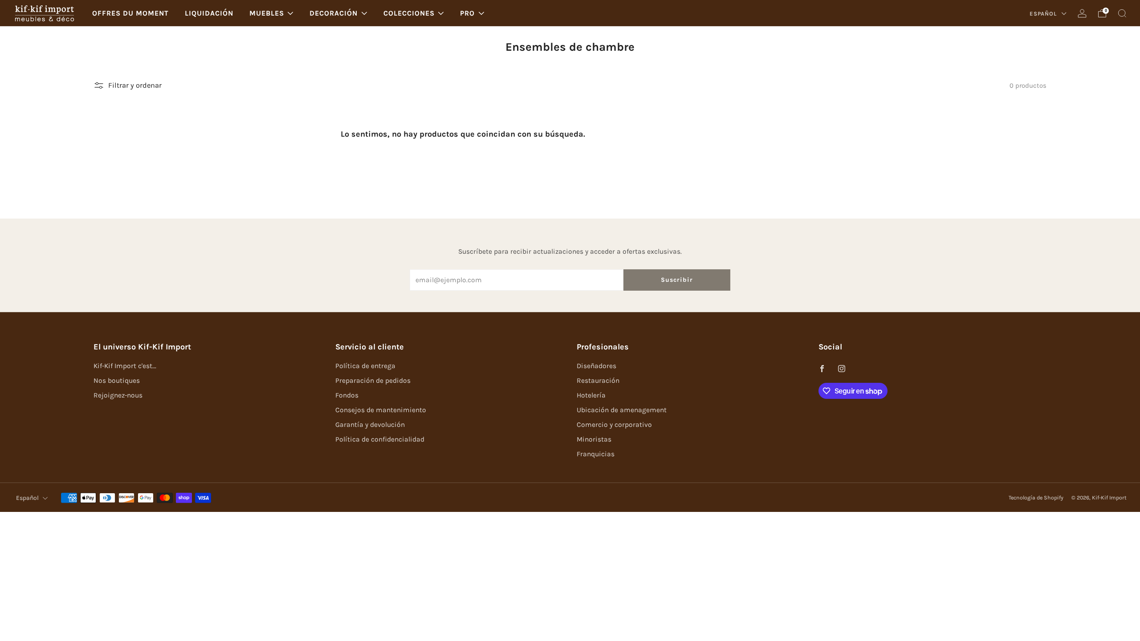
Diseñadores (596, 366)
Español (1044, 13)
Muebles (266, 13)
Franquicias (596, 454)
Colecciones (409, 13)
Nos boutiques (117, 381)
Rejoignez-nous (118, 395)
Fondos (346, 395)
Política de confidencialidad (379, 439)
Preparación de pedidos (373, 381)
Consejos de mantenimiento (380, 410)
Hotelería (591, 395)
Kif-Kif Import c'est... (125, 366)
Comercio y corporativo (614, 425)
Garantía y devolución (370, 425)
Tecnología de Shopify (1036, 498)
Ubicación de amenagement (622, 410)
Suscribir (677, 280)
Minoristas (594, 439)
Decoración (333, 13)
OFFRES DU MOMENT (130, 13)
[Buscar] (1122, 13)
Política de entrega (365, 366)
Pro (467, 13)
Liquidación (209, 13)
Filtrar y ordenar (135, 85)
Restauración (598, 381)
